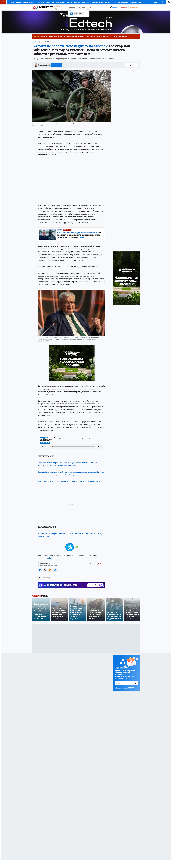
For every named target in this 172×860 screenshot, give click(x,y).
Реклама (123, 7)
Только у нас (53, 36)
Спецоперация (28, 2)
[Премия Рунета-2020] (59, 7)
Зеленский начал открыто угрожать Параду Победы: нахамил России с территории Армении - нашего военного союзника (67, 464)
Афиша (124, 36)
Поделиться (133, 65)
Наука (107, 2)
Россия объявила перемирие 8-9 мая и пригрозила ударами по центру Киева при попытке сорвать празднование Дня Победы (71, 473)
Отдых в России (90, 36)
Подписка (134, 7)
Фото (12, 2)
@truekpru (48, 558)
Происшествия (136, 2)
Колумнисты (123, 2)
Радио (114, 7)
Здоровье (85, 2)
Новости (44, 36)
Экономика (60, 2)
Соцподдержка (97, 2)
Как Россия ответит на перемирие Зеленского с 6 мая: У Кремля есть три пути (70, 481)
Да (71, 13)
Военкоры (61, 36)
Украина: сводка (71, 36)
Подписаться (56, 65)
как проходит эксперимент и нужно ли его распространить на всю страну (79, 234)
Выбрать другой (78, 13)
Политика (40, 2)
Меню (3, 2)
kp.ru (102, 564)
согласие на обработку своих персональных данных (124, 687)
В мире (69, 2)
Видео (18, 2)
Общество (50, 2)
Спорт (114, 2)
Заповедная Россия (103, 36)
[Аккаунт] (169, 2)
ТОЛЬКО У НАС (45, 577)
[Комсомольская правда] (42, 7)
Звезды (77, 2)
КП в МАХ (80, 36)
